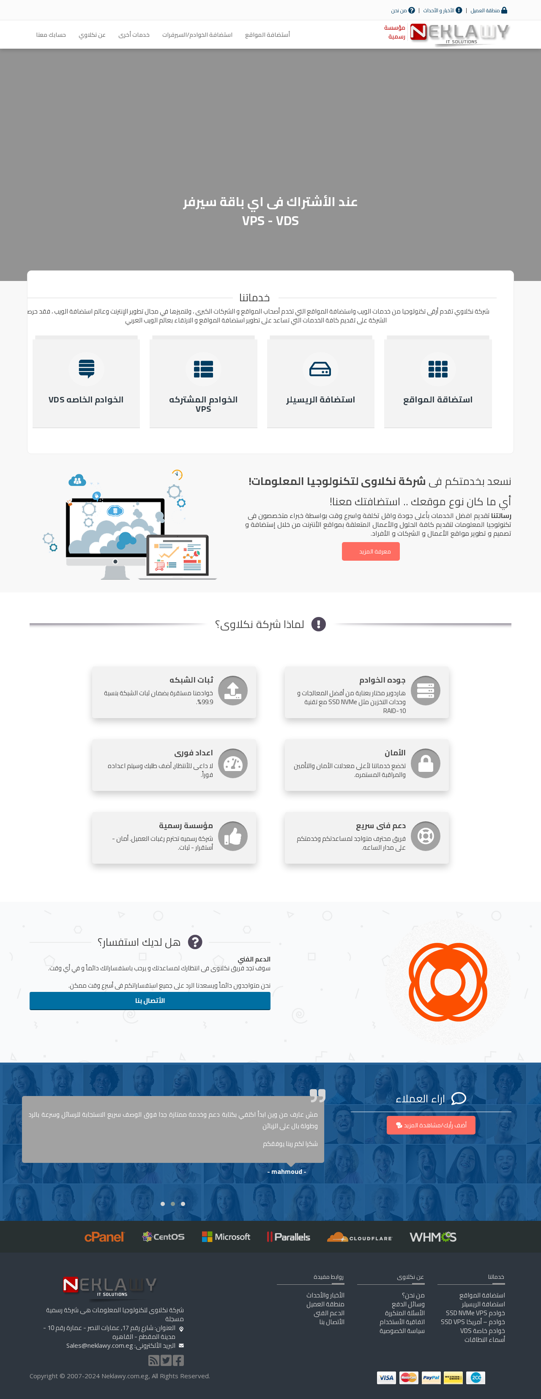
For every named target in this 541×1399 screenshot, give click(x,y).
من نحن (399, 10)
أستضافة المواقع (267, 34)
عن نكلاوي (92, 34)
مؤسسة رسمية (394, 32)
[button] (183, 1204)
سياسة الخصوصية (402, 1330)
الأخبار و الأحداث (440, 10)
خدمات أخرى (134, 34)
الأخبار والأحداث (325, 1295)
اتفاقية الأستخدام (402, 1321)
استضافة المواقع (482, 1295)
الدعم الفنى (329, 1312)
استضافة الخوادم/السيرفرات (197, 34)
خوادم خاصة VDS (482, 1330)
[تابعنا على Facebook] (178, 1363)
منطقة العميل (486, 10)
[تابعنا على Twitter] (166, 1363)
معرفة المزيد (375, 551)
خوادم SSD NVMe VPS (475, 1312)
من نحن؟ (413, 1295)
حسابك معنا (51, 34)
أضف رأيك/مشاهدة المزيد (435, 1125)
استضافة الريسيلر (483, 1304)
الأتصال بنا (150, 1000)
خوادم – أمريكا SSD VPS (473, 1321)
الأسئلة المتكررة (405, 1312)
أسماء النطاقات (484, 1339)
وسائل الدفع (408, 1304)
